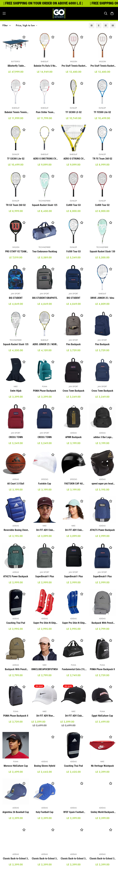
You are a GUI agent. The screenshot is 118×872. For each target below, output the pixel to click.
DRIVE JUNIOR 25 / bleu (102, 297)
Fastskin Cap (44, 483)
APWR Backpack (73, 437)
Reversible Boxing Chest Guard (16, 530)
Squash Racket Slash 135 (15, 344)
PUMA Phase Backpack (44, 390)
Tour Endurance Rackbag (44, 251)
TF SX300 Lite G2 (15, 158)
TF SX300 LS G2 (73, 112)
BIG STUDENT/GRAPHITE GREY (44, 298)
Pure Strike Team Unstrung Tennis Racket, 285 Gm (44, 112)
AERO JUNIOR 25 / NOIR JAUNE (45, 344)
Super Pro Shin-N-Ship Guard (44, 623)
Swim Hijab (15, 390)
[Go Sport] (59, 13)
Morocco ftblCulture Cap (16, 765)
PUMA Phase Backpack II (102, 669)
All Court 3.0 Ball (15, 483)
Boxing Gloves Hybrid (44, 765)
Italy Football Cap (44, 812)
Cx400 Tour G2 (102, 205)
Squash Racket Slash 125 (44, 205)
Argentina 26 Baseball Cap (15, 812)
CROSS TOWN (16, 437)
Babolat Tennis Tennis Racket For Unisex (16, 112)
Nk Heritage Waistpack (102, 765)
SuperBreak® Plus (44, 576)
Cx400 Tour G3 (73, 205)
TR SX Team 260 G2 (16, 205)
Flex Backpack (73, 344)
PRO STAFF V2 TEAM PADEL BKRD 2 (15, 251)
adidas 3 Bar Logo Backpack (102, 437)
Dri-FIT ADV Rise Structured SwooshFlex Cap (44, 716)
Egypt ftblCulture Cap (102, 715)
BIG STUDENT (16, 297)
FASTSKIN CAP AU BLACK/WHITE (73, 484)
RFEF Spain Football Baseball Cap (73, 812)
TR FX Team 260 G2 (102, 158)
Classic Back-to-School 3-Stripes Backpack (15, 858)
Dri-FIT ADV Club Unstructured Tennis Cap (73, 530)
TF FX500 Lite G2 (102, 112)
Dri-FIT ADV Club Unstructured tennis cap (44, 530)
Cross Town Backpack (73, 390)
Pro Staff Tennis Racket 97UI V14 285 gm (73, 66)
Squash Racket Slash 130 (102, 251)
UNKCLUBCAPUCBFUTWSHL (44, 669)
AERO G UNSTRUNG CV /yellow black (44, 159)
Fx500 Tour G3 (73, 251)
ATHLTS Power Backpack (102, 530)
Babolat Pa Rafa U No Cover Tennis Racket (44, 66)
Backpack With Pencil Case (102, 623)
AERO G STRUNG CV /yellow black (73, 159)
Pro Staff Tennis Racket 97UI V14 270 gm (102, 66)
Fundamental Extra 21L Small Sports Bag (73, 669)
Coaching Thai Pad (15, 622)
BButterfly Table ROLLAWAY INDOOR (16, 66)
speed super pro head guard (102, 484)
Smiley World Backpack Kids (102, 812)
